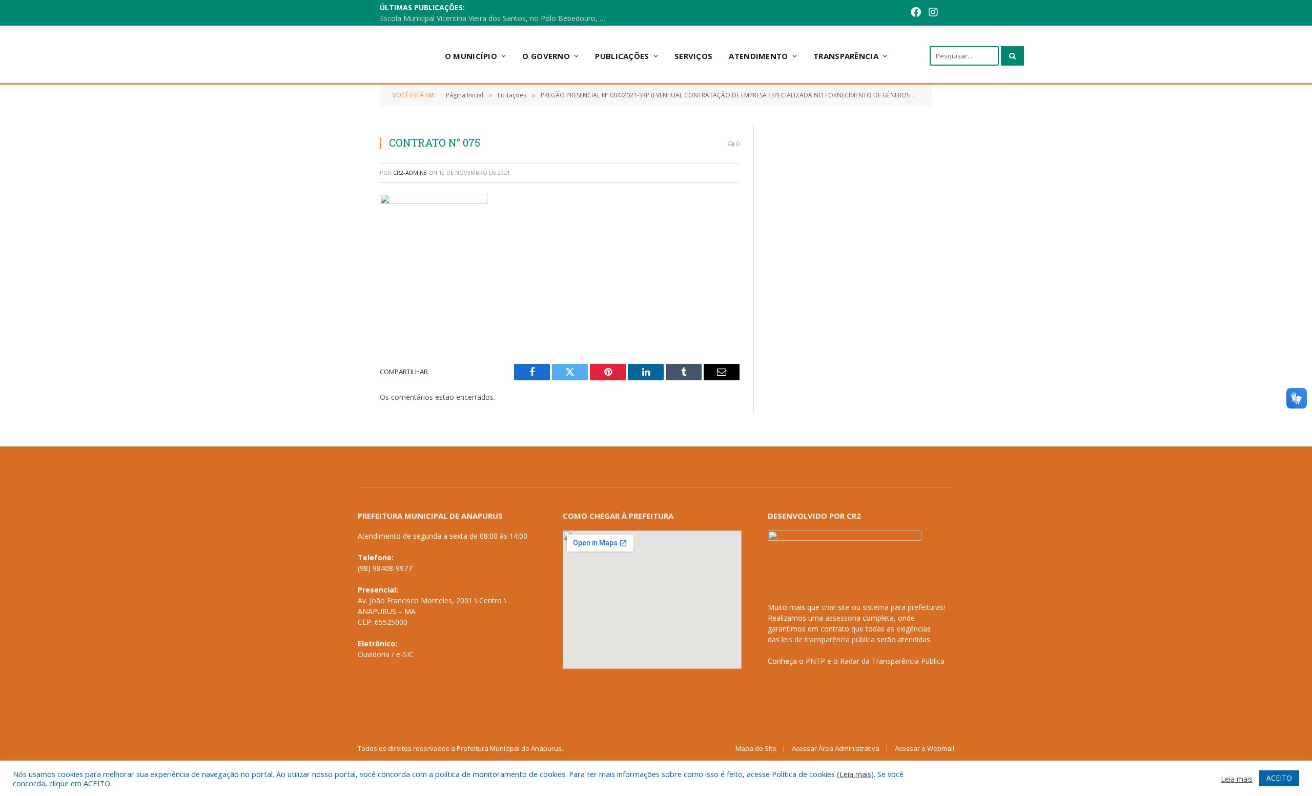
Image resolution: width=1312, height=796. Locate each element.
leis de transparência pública (828, 639)
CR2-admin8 (410, 172)
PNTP (815, 661)
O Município (471, 56)
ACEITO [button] (1279, 778)
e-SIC (405, 654)
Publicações (622, 56)
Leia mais (855, 774)
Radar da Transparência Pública (892, 661)
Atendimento (758, 56)
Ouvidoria (373, 654)
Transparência (845, 56)
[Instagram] (933, 13)
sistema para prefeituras (903, 607)
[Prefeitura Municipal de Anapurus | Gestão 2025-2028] (349, 55)
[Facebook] (916, 13)
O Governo (546, 56)
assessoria (842, 618)
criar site (836, 607)
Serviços (693, 56)
